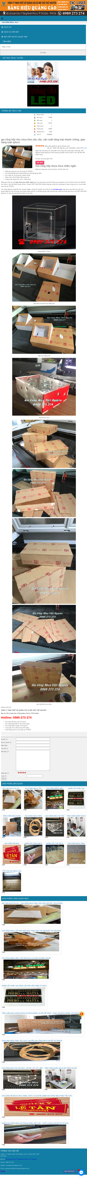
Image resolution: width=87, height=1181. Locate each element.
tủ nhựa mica (57, 189)
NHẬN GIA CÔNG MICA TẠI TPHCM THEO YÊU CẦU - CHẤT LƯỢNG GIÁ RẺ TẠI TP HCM (35, 1123)
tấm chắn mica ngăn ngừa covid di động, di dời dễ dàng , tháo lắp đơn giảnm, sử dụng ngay (43, 1013)
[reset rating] (17, 772)
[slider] (39, 146)
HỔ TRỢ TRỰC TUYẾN (13, 58)
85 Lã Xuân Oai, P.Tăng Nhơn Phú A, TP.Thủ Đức (21, 1159)
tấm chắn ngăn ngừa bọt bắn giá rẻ (60, 1068)
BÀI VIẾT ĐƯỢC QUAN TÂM (15, 37)
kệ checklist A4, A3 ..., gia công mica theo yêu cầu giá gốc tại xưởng (32, 903)
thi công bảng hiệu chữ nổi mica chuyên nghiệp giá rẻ (26, 958)
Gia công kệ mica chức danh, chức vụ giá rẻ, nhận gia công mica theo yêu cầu (37, 1096)
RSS (85, 148)
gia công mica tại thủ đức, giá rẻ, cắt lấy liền (22, 1068)
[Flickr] (4, 1171)
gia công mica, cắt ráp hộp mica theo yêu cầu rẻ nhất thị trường (31, 931)
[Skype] (1, 1171)
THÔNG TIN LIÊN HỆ (10, 1151)
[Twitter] (3, 1171)
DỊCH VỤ (7, 27)
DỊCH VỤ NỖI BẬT (11, 32)
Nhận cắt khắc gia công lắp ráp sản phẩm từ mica (24, 986)
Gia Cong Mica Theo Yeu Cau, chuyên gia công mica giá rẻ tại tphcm (32, 1041)
